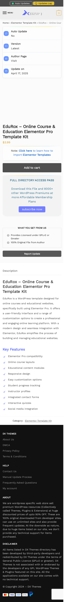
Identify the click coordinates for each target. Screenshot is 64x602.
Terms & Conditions (14, 456)
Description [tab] (10, 270)
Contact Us (9, 471)
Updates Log (45, 3)
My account (10, 488)
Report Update (32, 253)
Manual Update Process (17, 477)
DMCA (6, 445)
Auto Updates (22, 3)
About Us (8, 439)
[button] (58, 12)
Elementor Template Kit (23, 23)
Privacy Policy (11, 450)
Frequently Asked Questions (20, 482)
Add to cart (32, 167)
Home (6, 23)
